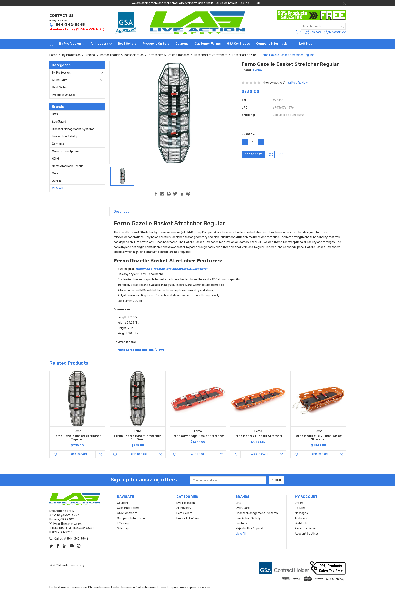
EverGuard (59, 121)
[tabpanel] (77, 414)
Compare (315, 32)
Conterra (58, 144)
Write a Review (298, 83)
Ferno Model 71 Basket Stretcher (258, 436)
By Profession (70, 43)
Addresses (302, 518)
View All (58, 188)
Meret (56, 173)
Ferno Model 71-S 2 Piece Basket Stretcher (318, 437)
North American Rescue (68, 166)
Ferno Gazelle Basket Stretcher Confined (137, 437)
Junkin (56, 181)
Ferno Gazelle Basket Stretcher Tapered (77, 437)
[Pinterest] (188, 194)
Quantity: (248, 134)
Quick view (77, 409)
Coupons (182, 43)
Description (122, 211)
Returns (300, 508)
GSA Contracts (238, 43)
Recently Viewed (306, 528)
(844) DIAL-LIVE (58, 20)
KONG (55, 158)
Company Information (273, 43)
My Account (335, 31)
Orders (299, 503)
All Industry (100, 43)
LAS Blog (306, 43)
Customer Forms (208, 43)
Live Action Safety (64, 136)
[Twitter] (175, 194)
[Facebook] (156, 194)
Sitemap (123, 528)
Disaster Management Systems (73, 129)
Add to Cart (78, 454)
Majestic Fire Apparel (65, 151)
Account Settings (307, 533)
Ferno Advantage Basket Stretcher (198, 436)
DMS (55, 114)
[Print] (169, 194)
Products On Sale (156, 43)
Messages (301, 513)
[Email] (162, 194)
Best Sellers (127, 43)
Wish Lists (301, 523)
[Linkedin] (181, 194)
